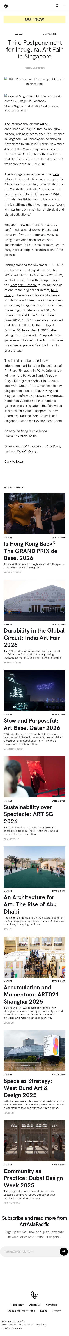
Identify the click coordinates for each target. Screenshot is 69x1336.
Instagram (17, 1305)
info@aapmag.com (12, 1328)
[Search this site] (57, 6)
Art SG (44, 124)
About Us (35, 1305)
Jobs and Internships (21, 1311)
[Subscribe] (64, 1252)
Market (19, 34)
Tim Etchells (49, 381)
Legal (43, 1311)
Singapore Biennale (23, 285)
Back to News (14, 461)
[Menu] (64, 6)
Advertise (52, 1305)
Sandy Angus (45, 376)
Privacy (56, 1311)
